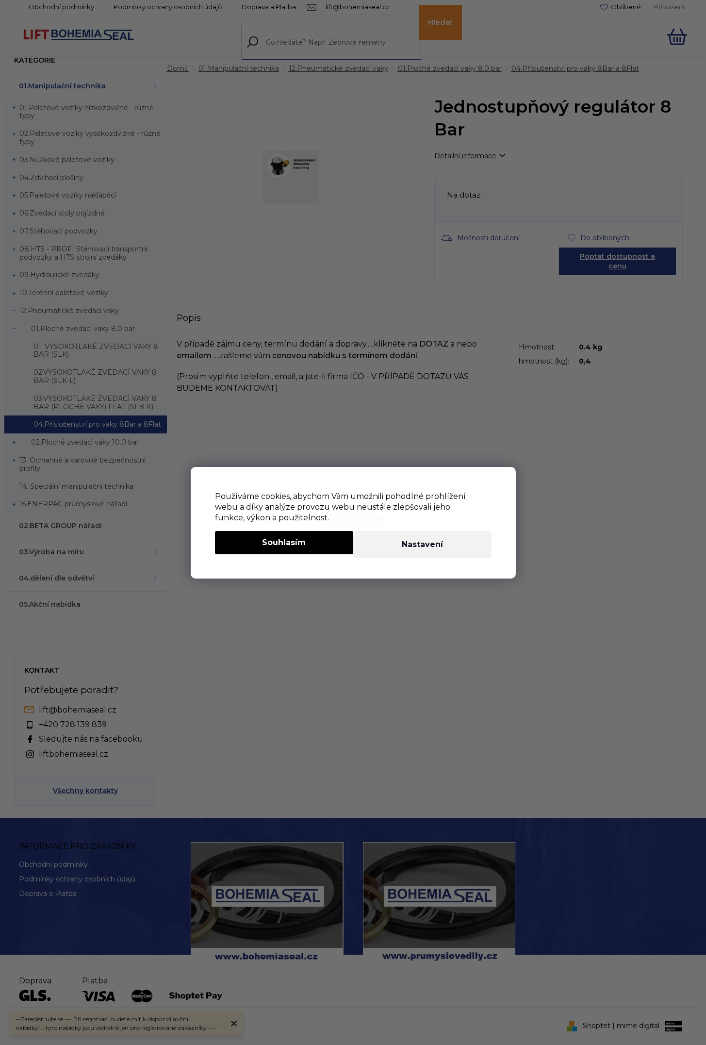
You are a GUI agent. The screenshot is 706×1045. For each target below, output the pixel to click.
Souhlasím (284, 542)
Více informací (359, 517)
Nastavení (422, 544)
